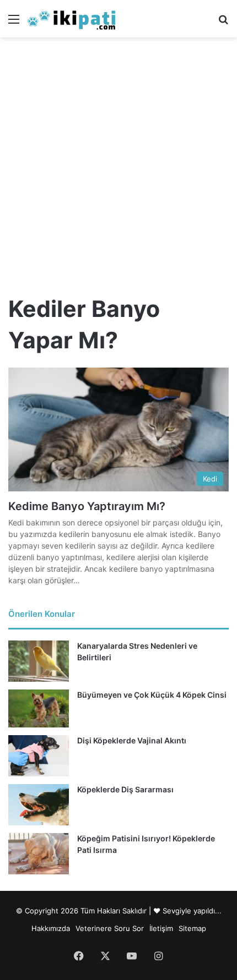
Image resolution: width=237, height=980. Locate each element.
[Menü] (13, 22)
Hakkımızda (50, 928)
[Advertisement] (118, 161)
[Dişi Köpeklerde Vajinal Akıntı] (38, 755)
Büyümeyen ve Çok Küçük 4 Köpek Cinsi (152, 694)
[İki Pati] (72, 19)
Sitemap (192, 928)
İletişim (161, 928)
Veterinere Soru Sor (110, 928)
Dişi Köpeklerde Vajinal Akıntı (131, 740)
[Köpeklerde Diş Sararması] (38, 804)
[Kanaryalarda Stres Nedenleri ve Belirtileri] (38, 661)
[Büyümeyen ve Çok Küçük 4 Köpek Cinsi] (38, 708)
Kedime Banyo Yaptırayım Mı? (86, 506)
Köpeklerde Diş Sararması (125, 789)
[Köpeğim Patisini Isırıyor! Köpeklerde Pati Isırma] (38, 853)
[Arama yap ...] (223, 22)
